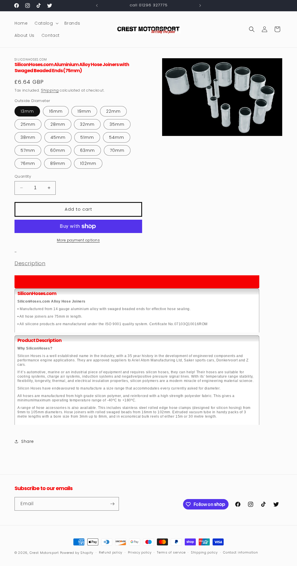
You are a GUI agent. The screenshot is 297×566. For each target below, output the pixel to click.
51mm (87, 137)
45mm (58, 137)
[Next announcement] (200, 5)
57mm (28, 150)
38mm (28, 137)
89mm (57, 163)
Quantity (23, 176)
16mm (56, 111)
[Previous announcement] (96, 5)
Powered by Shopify (77, 552)
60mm (57, 150)
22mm (113, 111)
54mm (116, 137)
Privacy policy (140, 552)
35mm (117, 124)
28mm (57, 124)
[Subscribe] (112, 504)
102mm (88, 163)
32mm (87, 124)
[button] (46, 23)
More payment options (78, 240)
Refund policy (110, 552)
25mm (28, 124)
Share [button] (27, 441)
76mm (28, 163)
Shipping (50, 90)
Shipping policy (204, 552)
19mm (84, 111)
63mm (87, 150)
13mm (27, 111)
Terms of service (171, 552)
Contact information (240, 552)
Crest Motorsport (44, 552)
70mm (117, 150)
